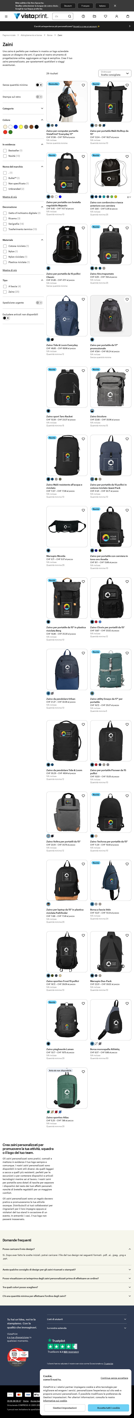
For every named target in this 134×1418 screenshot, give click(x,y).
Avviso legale (37, 1401)
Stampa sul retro (12, 96)
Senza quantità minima (15, 84)
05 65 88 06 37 (14, 1401)
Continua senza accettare (114, 1378)
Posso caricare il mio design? (19, 1249)
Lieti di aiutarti (55, 1319)
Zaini (60, 35)
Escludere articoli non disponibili (20, 314)
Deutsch (68, 6)
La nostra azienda (57, 1328)
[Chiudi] (115, 5)
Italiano (102, 6)
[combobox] (60, 16)
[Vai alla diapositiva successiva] (129, 26)
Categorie (8, 108)
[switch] (39, 85)
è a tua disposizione (18, 1337)
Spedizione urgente (13, 302)
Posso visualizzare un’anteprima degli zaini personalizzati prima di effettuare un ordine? (51, 1278)
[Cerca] (70, 16)
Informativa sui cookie (55, 1400)
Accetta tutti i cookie (108, 1407)
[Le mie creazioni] (94, 16)
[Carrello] (127, 16)
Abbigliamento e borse (31, 35)
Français (85, 6)
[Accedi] (116, 16)
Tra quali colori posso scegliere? (20, 1287)
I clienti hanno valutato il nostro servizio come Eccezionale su (80, 1363)
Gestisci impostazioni (65, 1407)
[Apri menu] (6, 16)
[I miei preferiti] (105, 16)
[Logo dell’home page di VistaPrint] (31, 16)
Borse (49, 35)
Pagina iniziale (9, 35)
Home (26, 1401)
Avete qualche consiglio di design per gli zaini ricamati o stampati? (39, 1269)
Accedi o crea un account (85, 26)
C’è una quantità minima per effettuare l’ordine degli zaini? (34, 1296)
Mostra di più (10, 196)
